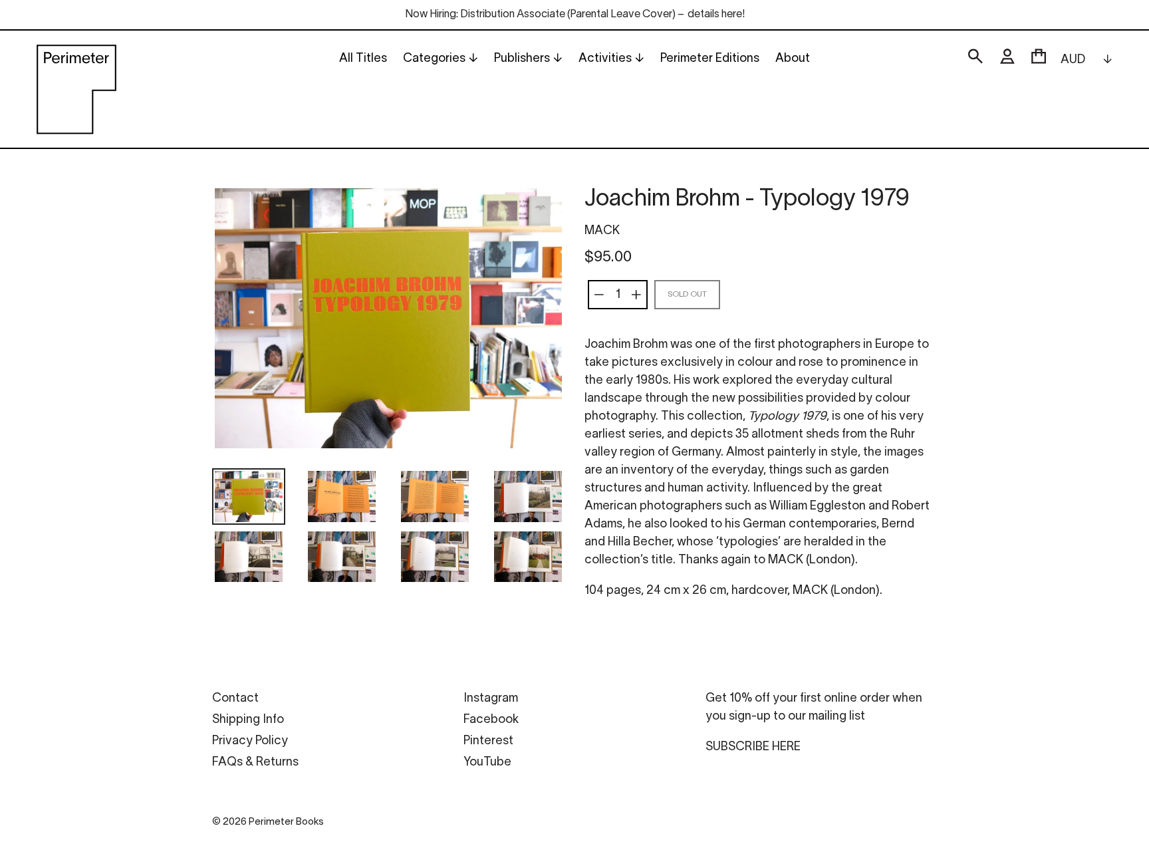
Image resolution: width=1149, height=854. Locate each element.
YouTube (487, 762)
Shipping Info (248, 720)
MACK (602, 231)
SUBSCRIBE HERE (753, 747)
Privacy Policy (250, 741)
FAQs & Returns (255, 762)
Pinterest (488, 741)
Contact (235, 698)
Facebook (491, 720)
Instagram (490, 698)
